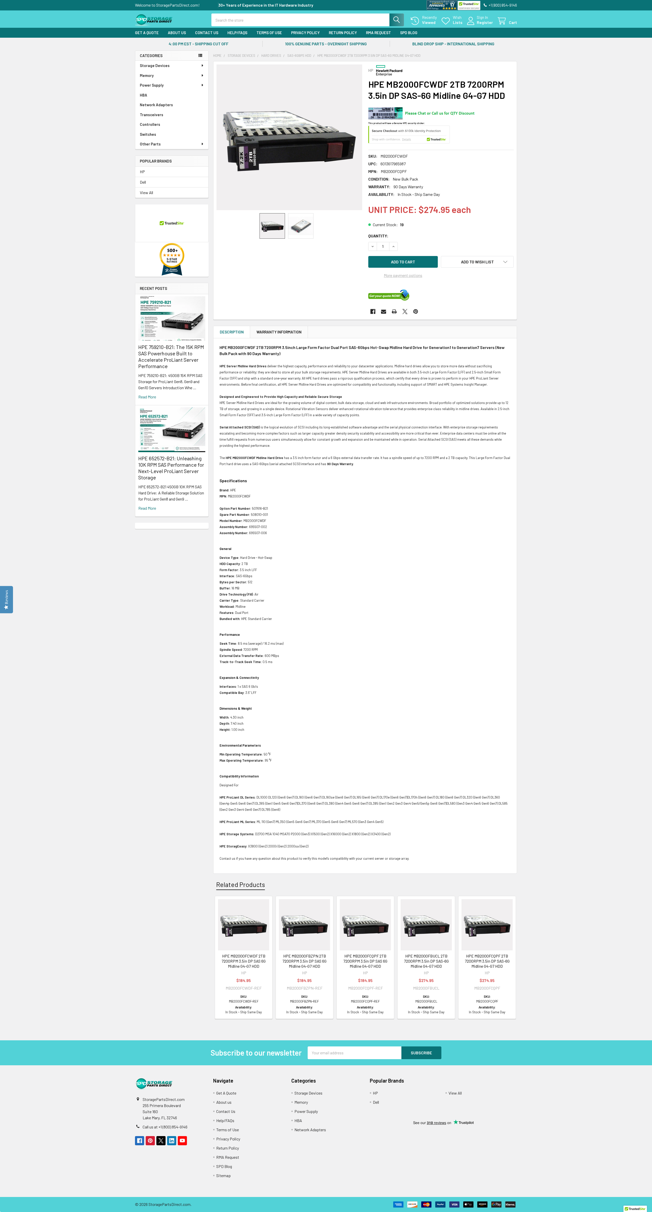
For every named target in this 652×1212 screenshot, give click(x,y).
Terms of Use (269, 32)
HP (142, 171)
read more (147, 396)
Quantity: (378, 235)
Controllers (150, 124)
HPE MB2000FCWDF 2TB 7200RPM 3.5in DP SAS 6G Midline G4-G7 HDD (244, 960)
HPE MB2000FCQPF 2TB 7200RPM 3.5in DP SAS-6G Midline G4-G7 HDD (487, 960)
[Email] (383, 311)
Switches (148, 134)
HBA (143, 95)
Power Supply (152, 85)
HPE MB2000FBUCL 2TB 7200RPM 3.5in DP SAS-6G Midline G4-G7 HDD (426, 960)
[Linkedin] (171, 1140)
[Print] (394, 311)
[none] (289, 137)
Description (232, 332)
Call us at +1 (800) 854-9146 (165, 1126)
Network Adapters (156, 104)
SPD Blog (408, 32)
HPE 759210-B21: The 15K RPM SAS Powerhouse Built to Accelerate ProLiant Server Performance (171, 356)
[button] (477, 262)
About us (177, 32)
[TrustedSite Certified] (468, 5)
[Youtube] (182, 1140)
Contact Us (206, 32)
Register (485, 22)
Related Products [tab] (240, 884)
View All (146, 192)
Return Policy (343, 32)
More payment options (403, 275)
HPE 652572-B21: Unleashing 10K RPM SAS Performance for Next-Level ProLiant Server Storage (171, 467)
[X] (405, 311)
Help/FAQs (237, 32)
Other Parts (150, 144)
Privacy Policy (305, 32)
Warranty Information (279, 332)
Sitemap (223, 1175)
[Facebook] (372, 311)
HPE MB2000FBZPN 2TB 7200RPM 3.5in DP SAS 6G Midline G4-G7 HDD (304, 960)
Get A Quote (147, 32)
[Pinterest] (415, 311)
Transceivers (151, 114)
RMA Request (378, 32)
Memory (147, 75)
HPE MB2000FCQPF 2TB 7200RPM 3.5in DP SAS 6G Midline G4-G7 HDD (365, 960)
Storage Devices (155, 65)
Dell (143, 182)
